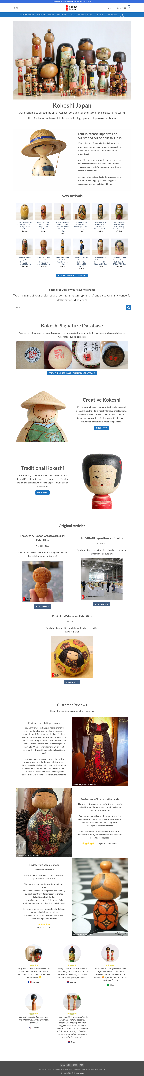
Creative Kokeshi (27, 15)
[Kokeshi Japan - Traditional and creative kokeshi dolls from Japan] (72, 7)
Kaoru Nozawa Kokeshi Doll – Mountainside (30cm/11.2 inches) (100, 226)
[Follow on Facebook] (14, 8)
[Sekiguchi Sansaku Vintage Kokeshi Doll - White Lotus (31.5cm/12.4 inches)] (62, 211)
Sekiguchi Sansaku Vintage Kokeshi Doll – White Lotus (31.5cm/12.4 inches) (62, 227)
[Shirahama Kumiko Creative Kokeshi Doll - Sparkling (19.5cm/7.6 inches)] (119, 247)
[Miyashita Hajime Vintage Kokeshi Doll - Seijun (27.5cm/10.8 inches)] (81, 247)
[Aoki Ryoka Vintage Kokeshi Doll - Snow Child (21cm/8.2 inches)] (24, 211)
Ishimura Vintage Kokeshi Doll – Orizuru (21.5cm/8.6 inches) (81, 226)
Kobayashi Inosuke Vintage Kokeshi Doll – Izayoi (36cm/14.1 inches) (24, 261)
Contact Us (112, 15)
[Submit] (128, 307)
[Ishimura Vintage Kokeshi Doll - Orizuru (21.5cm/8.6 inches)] (81, 211)
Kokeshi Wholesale (46, 1070)
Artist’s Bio (61, 15)
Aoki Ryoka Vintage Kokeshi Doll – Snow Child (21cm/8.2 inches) (24, 226)
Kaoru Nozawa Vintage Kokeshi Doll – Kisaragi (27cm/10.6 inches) (119, 226)
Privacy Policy (88, 1070)
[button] (110, 8)
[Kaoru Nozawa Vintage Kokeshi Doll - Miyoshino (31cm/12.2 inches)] (100, 247)
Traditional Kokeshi (45, 15)
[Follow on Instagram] (17, 8)
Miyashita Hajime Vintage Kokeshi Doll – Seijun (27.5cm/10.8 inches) (81, 262)
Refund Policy (75, 1070)
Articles (99, 15)
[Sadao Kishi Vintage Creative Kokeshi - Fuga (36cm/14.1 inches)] (62, 247)
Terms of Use (100, 1070)
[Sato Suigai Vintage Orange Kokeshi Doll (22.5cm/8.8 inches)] (43, 211)
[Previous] (18, 60)
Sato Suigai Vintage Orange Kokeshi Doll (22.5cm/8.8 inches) (43, 226)
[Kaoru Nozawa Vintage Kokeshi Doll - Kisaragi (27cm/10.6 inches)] (119, 211)
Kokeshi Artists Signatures (82, 15)
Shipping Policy (61, 1070)
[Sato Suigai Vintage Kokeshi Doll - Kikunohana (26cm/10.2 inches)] (43, 247)
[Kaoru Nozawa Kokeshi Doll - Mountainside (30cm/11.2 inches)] (100, 211)
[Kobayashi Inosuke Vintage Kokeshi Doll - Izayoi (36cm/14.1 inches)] (24, 247)
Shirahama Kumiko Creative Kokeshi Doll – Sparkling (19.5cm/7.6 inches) (119, 261)
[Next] (126, 60)
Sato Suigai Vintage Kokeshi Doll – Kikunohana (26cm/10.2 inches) (43, 261)
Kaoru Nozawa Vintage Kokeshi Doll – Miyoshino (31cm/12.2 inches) (100, 261)
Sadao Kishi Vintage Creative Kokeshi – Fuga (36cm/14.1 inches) (62, 261)
